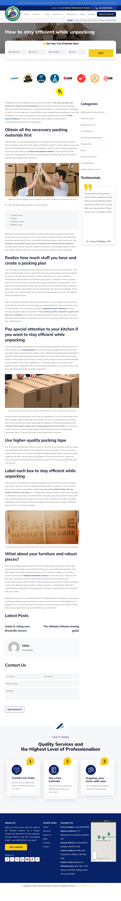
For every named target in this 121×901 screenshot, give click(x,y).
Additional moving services (93, 112)
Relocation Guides (89, 157)
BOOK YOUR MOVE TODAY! (77, 8)
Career (46, 846)
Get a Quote (16, 847)
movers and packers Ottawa (41, 151)
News (83, 150)
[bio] (95, 78)
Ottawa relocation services (36, 575)
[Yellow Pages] (60, 92)
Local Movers (87, 131)
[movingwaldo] (81, 78)
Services (36, 14)
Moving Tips (86, 144)
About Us (57, 14)
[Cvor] (108, 78)
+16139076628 (105, 8)
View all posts (27, 650)
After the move (87, 118)
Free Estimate (106, 14)
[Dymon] (14, 78)
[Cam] (68, 78)
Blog (83, 14)
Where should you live (90, 169)
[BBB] (54, 78)
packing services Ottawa (54, 308)
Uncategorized (87, 163)
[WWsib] (41, 78)
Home (26, 14)
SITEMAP (79, 886)
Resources (71, 14)
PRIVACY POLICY (91, 886)
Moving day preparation (91, 137)
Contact (91, 14)
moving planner (29, 350)
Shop (47, 14)
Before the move (88, 125)
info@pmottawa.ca (74, 862)
